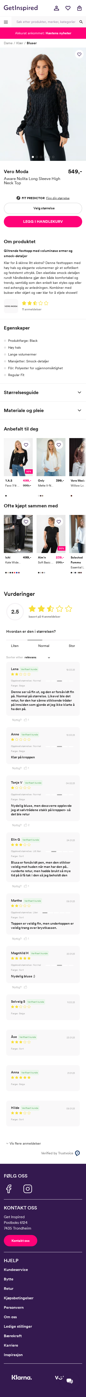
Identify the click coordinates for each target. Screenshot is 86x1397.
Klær (19, 43)
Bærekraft (13, 1336)
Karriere (11, 1345)
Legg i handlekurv (43, 221)
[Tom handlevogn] (79, 8)
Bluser (32, 43)
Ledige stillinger (18, 1326)
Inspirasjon (13, 1355)
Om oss (10, 1317)
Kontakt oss (20, 1241)
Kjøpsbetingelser (18, 1298)
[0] (68, 8)
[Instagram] (27, 1189)
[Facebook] (8, 1189)
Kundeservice (16, 1269)
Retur (8, 1288)
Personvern (14, 1307)
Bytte (8, 1279)
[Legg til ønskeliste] (79, 54)
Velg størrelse (44, 208)
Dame (8, 43)
